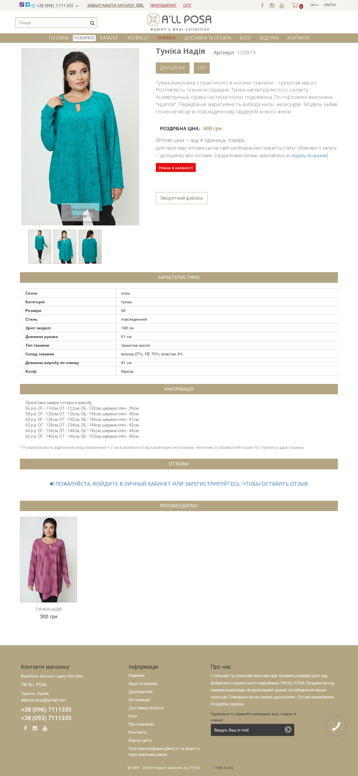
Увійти (330, 4)
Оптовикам (139, 700)
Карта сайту (140, 740)
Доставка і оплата (146, 708)
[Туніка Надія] (40, 247)
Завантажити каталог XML (115, 5)
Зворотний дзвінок (181, 198)
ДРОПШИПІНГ (163, 5)
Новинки (136, 675)
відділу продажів (309, 155)
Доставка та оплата (207, 38)
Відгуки (269, 38)
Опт (202, 68)
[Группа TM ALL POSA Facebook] (262, 5)
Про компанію (141, 724)
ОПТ (187, 5)
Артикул (224, 52)
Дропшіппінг (172, 68)
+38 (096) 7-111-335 (54, 5)
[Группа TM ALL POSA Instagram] (272, 5)
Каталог (109, 38)
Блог (245, 38)
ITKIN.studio (223, 768)
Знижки (166, 38)
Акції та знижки (143, 683)
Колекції (138, 38)
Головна (59, 38)
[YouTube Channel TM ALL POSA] (45, 729)
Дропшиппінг (141, 691)
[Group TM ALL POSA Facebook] (25, 729)
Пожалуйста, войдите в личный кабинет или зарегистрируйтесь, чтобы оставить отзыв (181, 483)
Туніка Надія (49, 609)
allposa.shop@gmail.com (43, 700)
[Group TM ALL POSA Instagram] (35, 729)
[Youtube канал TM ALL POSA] (281, 5)
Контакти (298, 38)
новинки (84, 38)
